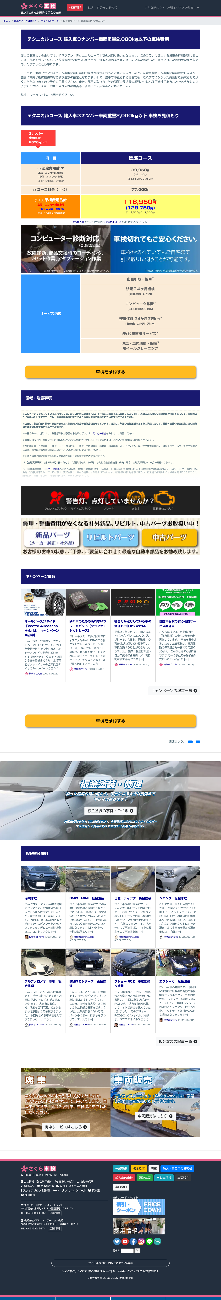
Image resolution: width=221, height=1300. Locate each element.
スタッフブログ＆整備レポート (40, 1190)
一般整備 (121, 1168)
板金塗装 (139, 1168)
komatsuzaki (87, 937)
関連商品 (28, 1186)
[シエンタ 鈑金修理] (178, 878)
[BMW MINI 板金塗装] (88, 878)
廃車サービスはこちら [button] (64, 1127)
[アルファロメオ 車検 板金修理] (43, 961)
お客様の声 (47, 1186)
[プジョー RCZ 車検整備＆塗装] (133, 961)
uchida (129, 1025)
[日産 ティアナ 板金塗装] (133, 878)
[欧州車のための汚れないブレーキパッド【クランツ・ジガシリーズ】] (88, 601)
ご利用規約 (45, 1181)
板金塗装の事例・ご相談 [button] (109, 811)
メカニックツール (75, 1190)
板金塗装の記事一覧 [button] (176, 1041)
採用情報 (29, 1195)
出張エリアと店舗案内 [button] (181, 7)
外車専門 (75, 7)
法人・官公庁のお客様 (102, 7)
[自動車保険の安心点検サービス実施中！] (178, 601)
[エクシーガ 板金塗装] (178, 961)
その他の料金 (99, 433)
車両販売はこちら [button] (153, 1116)
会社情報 (28, 1181)
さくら (39, 674)
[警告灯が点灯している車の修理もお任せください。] (133, 601)
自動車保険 (86, 1181)
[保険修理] (43, 878)
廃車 (154, 1168)
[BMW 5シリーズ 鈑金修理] (88, 961)
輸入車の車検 (124, 1177)
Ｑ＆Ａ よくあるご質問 (73, 1186)
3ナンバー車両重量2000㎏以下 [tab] (38, 138)
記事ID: (117, 1250)
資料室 (95, 1190)
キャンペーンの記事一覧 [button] (172, 691)
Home (6, 21)
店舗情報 (55, 1213)
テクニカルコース (50, 21)
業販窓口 (121, 1187)
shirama (40, 937)
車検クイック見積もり (25, 21)
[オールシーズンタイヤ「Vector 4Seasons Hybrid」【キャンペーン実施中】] (43, 601)
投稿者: (32, 674)
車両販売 (183, 1177)
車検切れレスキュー (99, 1271)
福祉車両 (145, 1177)
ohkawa (174, 937)
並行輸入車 (78, 222)
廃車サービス (66, 1181)
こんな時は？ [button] (153, 7)
